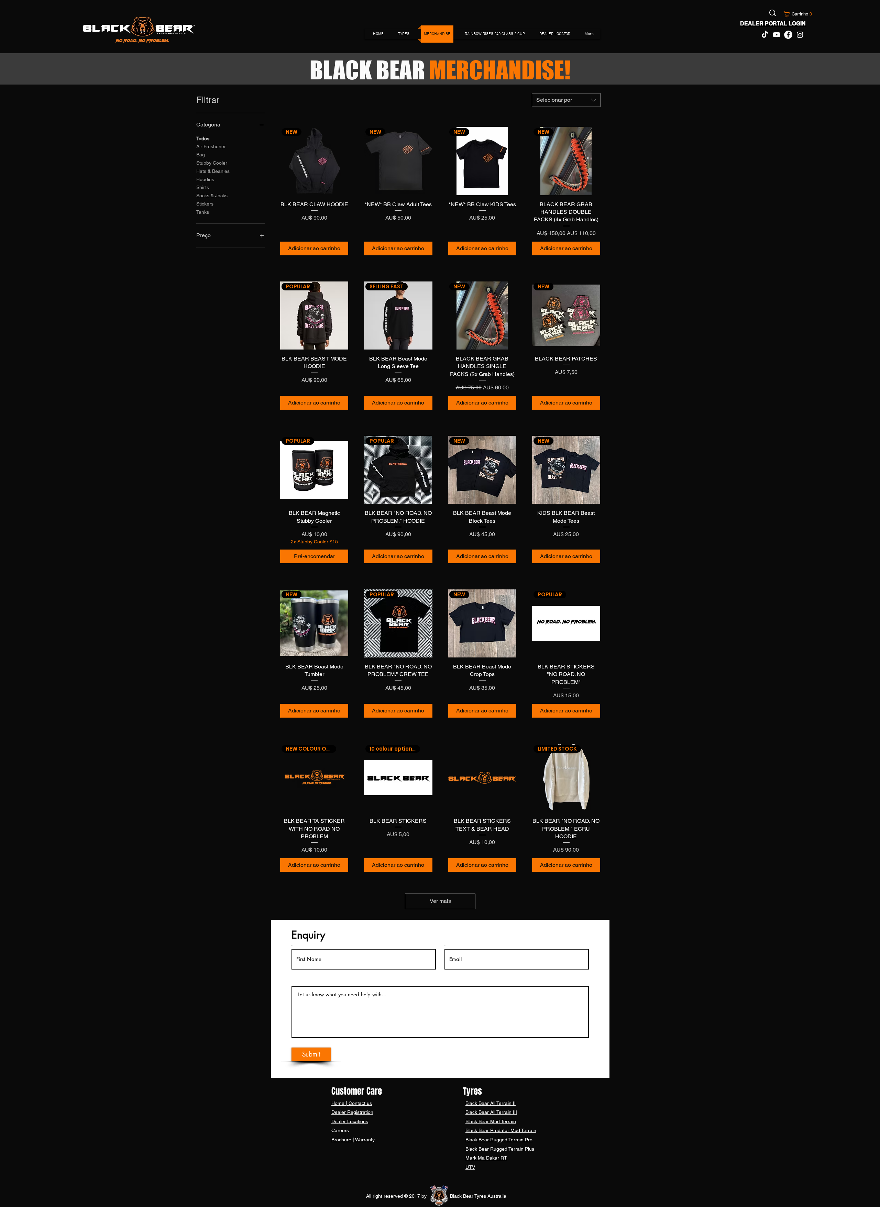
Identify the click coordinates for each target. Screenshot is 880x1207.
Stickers (204, 204)
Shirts (202, 187)
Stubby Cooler (211, 163)
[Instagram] (800, 35)
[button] (795, 14)
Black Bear (477, 1103)
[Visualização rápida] (482, 778)
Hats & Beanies (213, 171)
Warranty (365, 1139)
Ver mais (440, 901)
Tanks (202, 212)
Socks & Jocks (212, 195)
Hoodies (205, 179)
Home (338, 1103)
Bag (200, 154)
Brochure (342, 1139)
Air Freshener (211, 146)
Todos (202, 138)
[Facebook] (788, 35)
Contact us (359, 1103)
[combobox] (566, 100)
